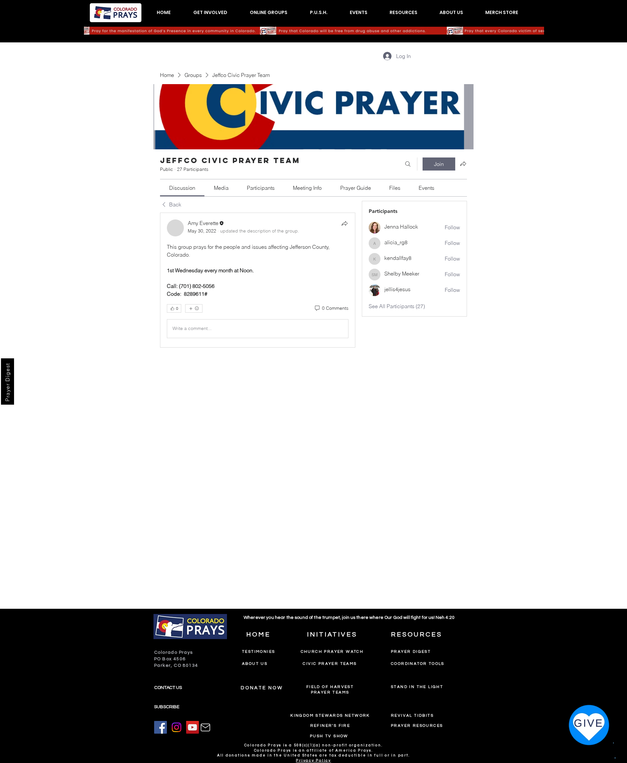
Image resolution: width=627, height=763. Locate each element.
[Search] (408, 164)
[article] (257, 280)
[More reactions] (193, 308)
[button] (210, 12)
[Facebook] (160, 727)
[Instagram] (176, 727)
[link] (182, 188)
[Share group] (463, 164)
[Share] (344, 223)
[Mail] (205, 727)
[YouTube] (192, 727)
